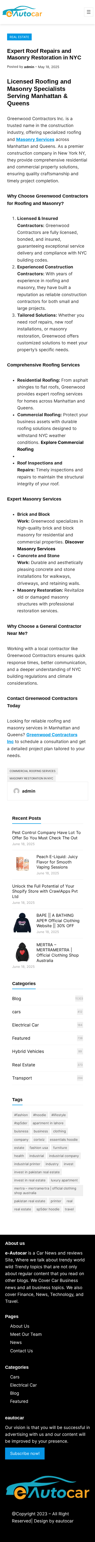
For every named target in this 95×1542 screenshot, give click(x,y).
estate (19, 1148)
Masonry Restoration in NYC (31, 778)
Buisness (21, 1131)
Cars (15, 1376)
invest (68, 1164)
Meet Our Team (26, 1334)
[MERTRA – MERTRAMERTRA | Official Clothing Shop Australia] (22, 953)
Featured (21, 1038)
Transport (22, 1078)
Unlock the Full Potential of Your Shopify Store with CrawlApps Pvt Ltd (45, 891)
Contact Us (21, 1350)
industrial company (64, 1156)
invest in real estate (30, 1180)
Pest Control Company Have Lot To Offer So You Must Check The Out (46, 835)
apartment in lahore (48, 1123)
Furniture (60, 1148)
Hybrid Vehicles (28, 1051)
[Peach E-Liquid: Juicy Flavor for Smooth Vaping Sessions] (22, 865)
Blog (16, 998)
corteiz (39, 1139)
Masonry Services (35, 139)
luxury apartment (64, 1180)
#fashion (21, 1115)
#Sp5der (20, 1123)
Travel (69, 1209)
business (41, 1131)
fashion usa (39, 1148)
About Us (19, 1326)
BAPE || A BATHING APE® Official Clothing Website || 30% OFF (58, 920)
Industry (52, 1164)
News (16, 1342)
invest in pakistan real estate (37, 1172)
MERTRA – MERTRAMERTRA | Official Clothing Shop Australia (57, 952)
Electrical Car (25, 1024)
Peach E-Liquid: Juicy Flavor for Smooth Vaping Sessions (57, 862)
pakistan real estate (29, 1201)
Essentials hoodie (64, 1139)
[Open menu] (88, 12)
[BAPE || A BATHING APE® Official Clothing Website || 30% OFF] (22, 923)
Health (19, 1156)
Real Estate (19, 37)
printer (56, 1201)
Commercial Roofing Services (32, 771)
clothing (59, 1131)
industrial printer (27, 1164)
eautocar (64, 1520)
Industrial (36, 1156)
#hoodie (39, 1115)
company (21, 1139)
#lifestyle (58, 1115)
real (69, 1201)
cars (16, 1011)
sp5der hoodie (48, 1209)
